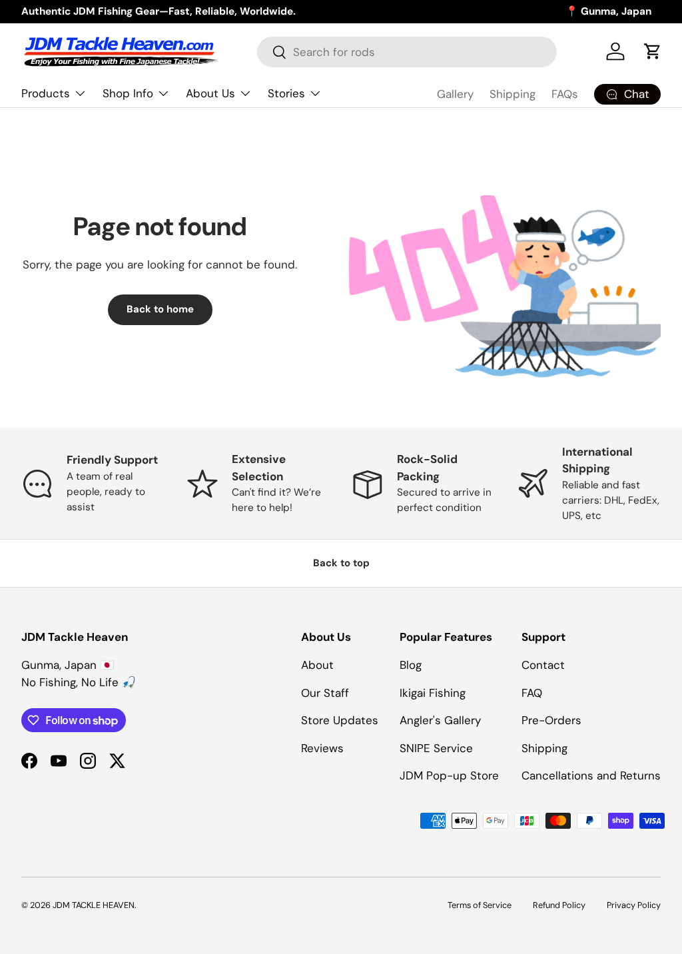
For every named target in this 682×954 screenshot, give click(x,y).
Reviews (322, 748)
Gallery (455, 94)
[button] (652, 51)
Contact (543, 665)
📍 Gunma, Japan (608, 11)
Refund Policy (559, 905)
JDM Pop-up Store (449, 775)
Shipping (512, 94)
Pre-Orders (551, 720)
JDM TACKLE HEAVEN (94, 905)
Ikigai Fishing (433, 693)
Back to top (341, 563)
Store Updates (339, 720)
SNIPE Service (436, 748)
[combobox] (406, 52)
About (317, 665)
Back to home (160, 309)
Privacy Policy (634, 905)
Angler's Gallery (440, 720)
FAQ (531, 693)
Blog (411, 665)
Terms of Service (480, 905)
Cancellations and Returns (591, 775)
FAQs (564, 94)
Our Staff (325, 693)
